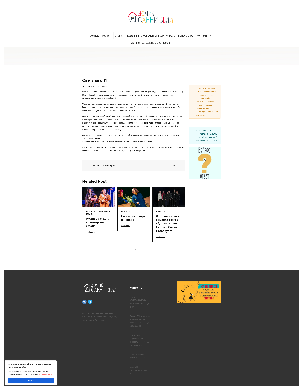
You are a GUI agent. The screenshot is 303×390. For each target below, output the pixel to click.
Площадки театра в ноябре (133, 218)
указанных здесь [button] (45, 374)
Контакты (202, 35)
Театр (105, 35)
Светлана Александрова (103, 165)
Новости (90, 211)
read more (90, 232)
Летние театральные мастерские (151, 42)
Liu (174, 165)
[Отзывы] (134, 165)
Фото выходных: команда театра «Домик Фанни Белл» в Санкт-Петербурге (168, 223)
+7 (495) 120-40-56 (138, 300)
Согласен (30, 380)
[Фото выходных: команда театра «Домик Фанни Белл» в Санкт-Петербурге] (169, 197)
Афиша (94, 35)
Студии (119, 35)
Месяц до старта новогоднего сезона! (97, 222)
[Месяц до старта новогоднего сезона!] (98, 197)
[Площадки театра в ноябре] (134, 197)
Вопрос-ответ (186, 35)
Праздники (132, 35)
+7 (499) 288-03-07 (138, 319)
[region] (31, 372)
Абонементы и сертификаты (158, 35)
